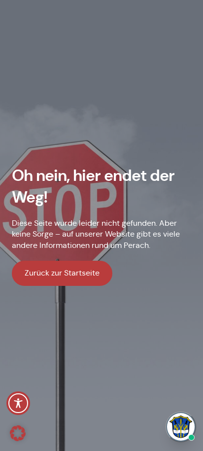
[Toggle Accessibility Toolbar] (18, 403)
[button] (17, 433)
